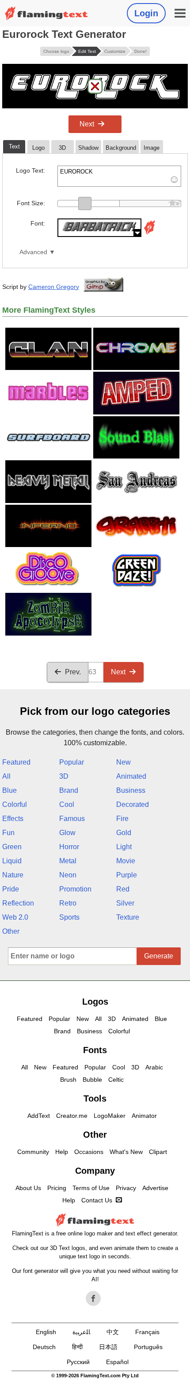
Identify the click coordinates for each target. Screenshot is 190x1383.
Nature (12, 875)
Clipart (158, 1151)
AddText (38, 1115)
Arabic (154, 1067)
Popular (71, 762)
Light (124, 847)
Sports (69, 917)
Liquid (12, 861)
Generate (158, 956)
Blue (9, 790)
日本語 (108, 1346)
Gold (123, 832)
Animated (131, 776)
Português (148, 1346)
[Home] (46, 13)
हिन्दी (77, 1346)
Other (10, 931)
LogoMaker (109, 1115)
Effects (12, 818)
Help (61, 1151)
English (46, 1331)
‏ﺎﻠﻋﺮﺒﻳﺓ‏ (81, 1331)
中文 (112, 1331)
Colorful (14, 804)
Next (87, 124)
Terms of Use (91, 1187)
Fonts (95, 1050)
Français (147, 1331)
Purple (126, 875)
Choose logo (56, 51)
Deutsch (44, 1346)
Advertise (155, 1187)
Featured (16, 762)
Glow (67, 832)
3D (63, 776)
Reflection (18, 903)
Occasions (88, 1151)
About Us (28, 1187)
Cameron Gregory (53, 286)
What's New (126, 1151)
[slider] (84, 203)
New (123, 762)
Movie (125, 861)
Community (33, 1151)
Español (117, 1361)
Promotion (75, 889)
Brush (68, 1079)
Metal (67, 861)
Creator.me (71, 1115)
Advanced (33, 252)
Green (12, 847)
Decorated (132, 804)
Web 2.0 (15, 917)
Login (146, 13)
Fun (8, 832)
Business (130, 790)
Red (122, 889)
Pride (10, 889)
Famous (72, 818)
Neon (67, 875)
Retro (67, 903)
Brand (68, 790)
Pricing (56, 1187)
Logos (95, 1001)
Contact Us (96, 1200)
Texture (127, 917)
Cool (66, 804)
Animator (144, 1115)
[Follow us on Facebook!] (93, 1298)
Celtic (116, 1079)
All (6, 776)
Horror (69, 847)
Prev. (73, 672)
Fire (122, 818)
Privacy (126, 1187)
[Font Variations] (149, 234)
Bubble (92, 1079)
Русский (78, 1361)
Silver (125, 903)
